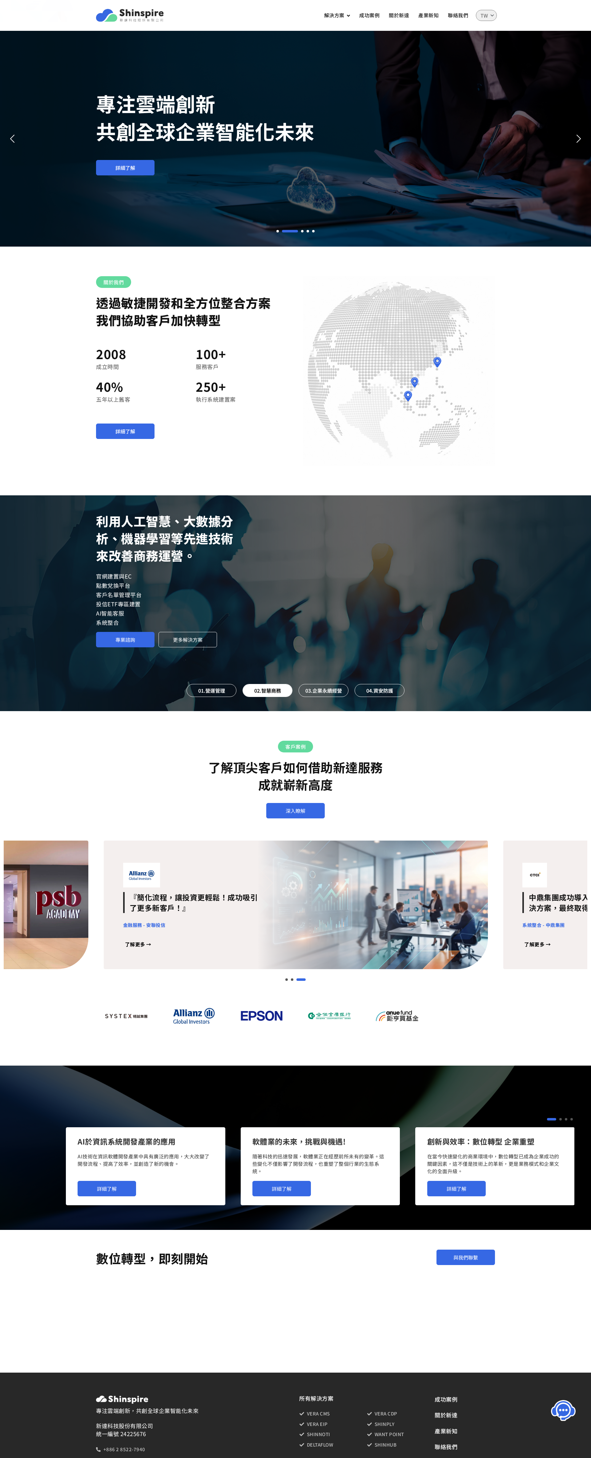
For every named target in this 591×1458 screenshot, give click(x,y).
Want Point (389, 1434)
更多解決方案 (188, 621)
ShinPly (385, 1424)
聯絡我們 (458, 15)
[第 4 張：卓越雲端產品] (308, 231)
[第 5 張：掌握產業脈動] (313, 231)
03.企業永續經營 (323, 690)
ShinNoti (318, 1434)
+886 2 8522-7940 (124, 1449)
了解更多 (138, 944)
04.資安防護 (379, 690)
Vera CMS (318, 1413)
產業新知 (428, 15)
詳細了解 (125, 167)
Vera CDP (386, 1413)
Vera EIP (317, 1424)
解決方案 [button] (334, 15)
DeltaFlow (320, 1444)
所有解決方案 (316, 1398)
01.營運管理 (211, 690)
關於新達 (399, 15)
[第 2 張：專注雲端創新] (283, 231)
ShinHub (386, 1444)
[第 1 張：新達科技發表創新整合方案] (277, 231)
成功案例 (369, 15)
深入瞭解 (295, 810)
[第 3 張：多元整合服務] (295, 231)
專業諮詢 (125, 621)
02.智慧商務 (267, 690)
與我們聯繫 (465, 1257)
